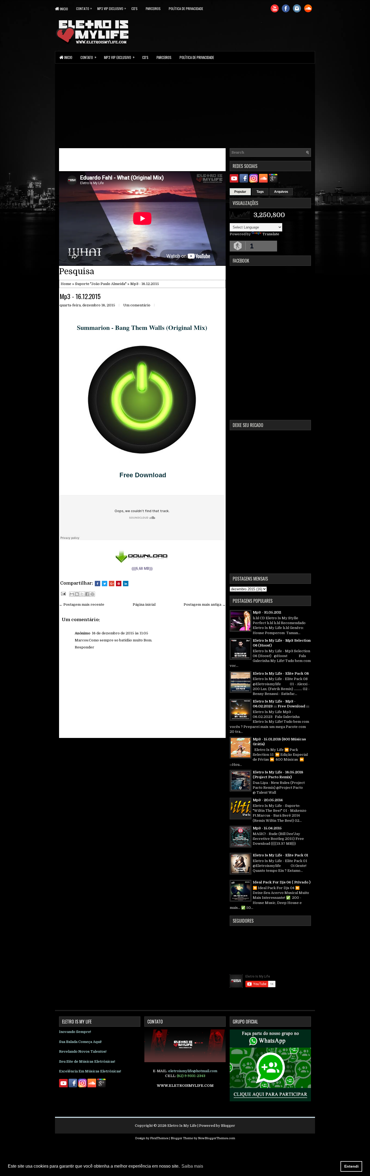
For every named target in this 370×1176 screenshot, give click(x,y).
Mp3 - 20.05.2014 (268, 800)
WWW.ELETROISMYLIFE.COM (185, 1086)
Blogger (228, 1126)
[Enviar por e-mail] (71, 594)
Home (66, 284)
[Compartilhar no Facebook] (87, 594)
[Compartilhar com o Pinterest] (92, 594)
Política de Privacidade (186, 8)
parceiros (153, 8)
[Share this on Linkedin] (125, 583)
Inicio (63, 8)
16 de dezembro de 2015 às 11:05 (120, 633)
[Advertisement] (185, 105)
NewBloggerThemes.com (216, 1138)
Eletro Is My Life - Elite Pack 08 (281, 673)
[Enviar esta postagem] (63, 593)
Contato (84, 8)
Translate (270, 234)
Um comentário (136, 305)
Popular (240, 192)
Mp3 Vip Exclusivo (111, 8)
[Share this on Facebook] (97, 583)
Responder (84, 647)
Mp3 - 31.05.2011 (267, 612)
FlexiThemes (159, 1138)
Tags (260, 192)
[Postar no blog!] (77, 594)
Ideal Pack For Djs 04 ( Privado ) (281, 882)
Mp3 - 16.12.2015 (80, 296)
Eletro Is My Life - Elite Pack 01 (280, 855)
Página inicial (144, 604)
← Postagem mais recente (81, 604)
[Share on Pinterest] (118, 583)
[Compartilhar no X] (82, 594)
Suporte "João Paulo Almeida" (100, 284)
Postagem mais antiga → (205, 604)
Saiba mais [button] (192, 1166)
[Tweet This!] (104, 583)
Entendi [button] (351, 1166)
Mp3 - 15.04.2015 (267, 828)
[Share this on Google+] (111, 583)
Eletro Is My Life (182, 1126)
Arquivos (281, 192)
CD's (134, 8)
